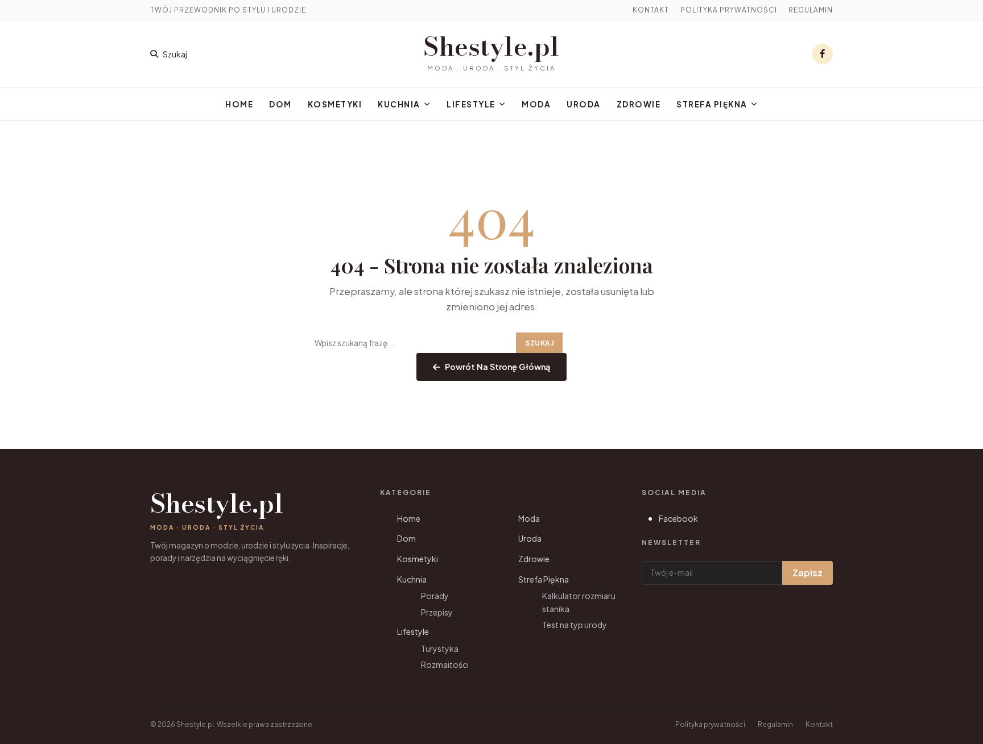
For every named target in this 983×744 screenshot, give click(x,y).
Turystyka (440, 648)
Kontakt (651, 10)
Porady (435, 596)
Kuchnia (399, 104)
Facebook (678, 518)
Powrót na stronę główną (497, 366)
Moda (536, 104)
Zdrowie (639, 104)
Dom (280, 104)
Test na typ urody (574, 625)
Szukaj (539, 343)
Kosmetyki (335, 104)
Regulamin (810, 10)
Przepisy (437, 612)
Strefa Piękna (711, 104)
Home (239, 104)
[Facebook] (822, 54)
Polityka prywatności (728, 10)
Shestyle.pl (491, 46)
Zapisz (807, 573)
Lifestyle (471, 104)
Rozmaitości (445, 664)
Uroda (584, 104)
